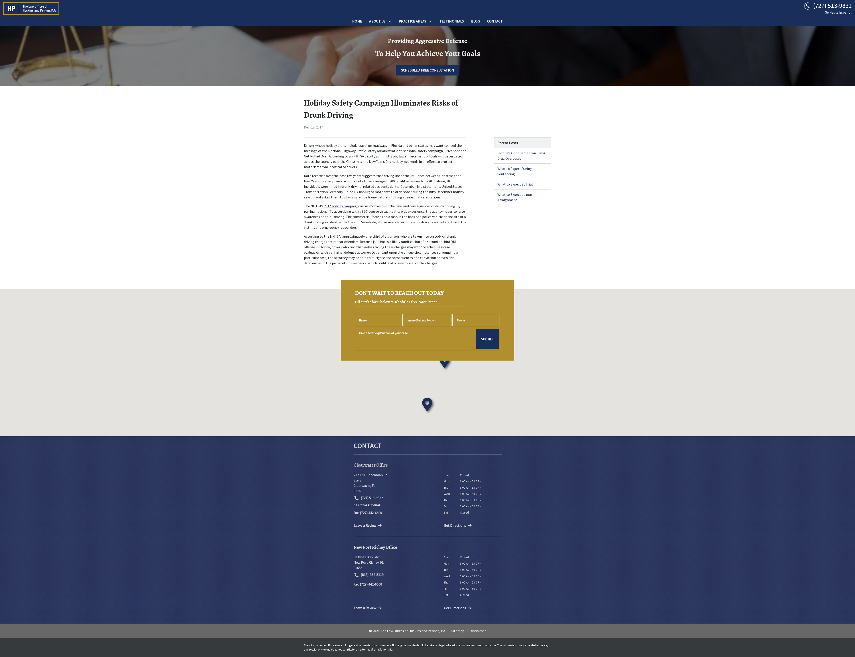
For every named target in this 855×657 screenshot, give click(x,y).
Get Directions (455, 525)
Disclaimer (478, 630)
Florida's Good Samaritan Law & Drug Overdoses (521, 156)
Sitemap (457, 630)
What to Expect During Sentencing (514, 171)
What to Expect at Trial (515, 184)
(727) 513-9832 (371, 498)
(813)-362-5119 (372, 574)
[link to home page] (31, 8)
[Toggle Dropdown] (390, 21)
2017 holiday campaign (341, 206)
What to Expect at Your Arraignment (514, 197)
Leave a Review (365, 525)
